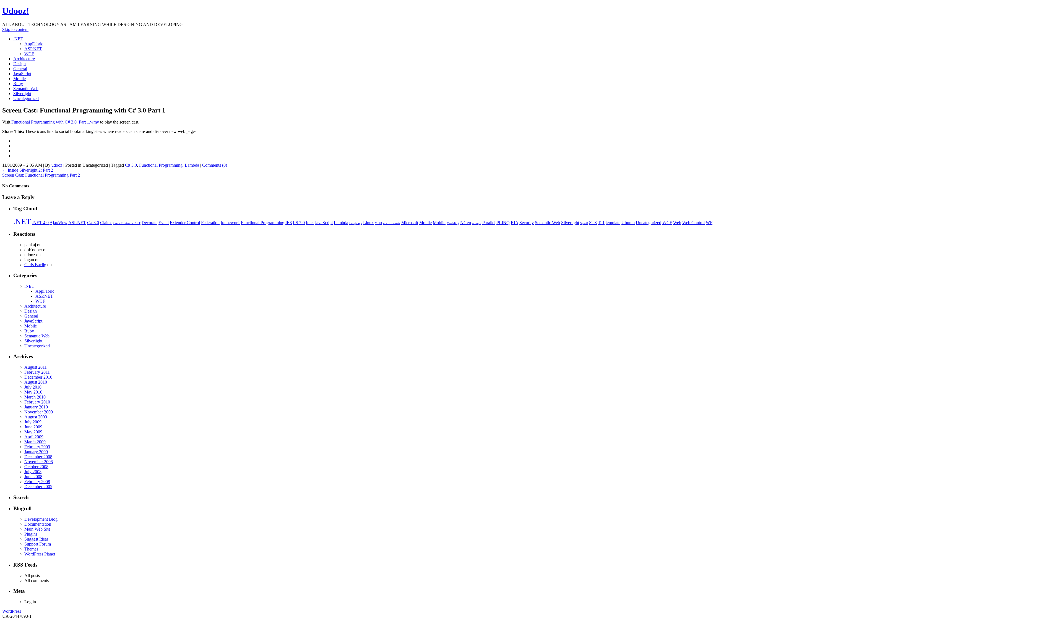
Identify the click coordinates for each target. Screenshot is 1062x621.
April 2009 (33, 436)
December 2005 (38, 486)
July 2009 (32, 422)
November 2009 (38, 412)
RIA (514, 222)
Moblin (439, 222)
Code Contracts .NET (126, 223)
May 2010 (33, 392)
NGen (465, 222)
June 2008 (33, 476)
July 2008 (32, 471)
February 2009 (37, 446)
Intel (310, 222)
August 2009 (35, 417)
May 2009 (33, 431)
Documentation (37, 524)
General (20, 68)
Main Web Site (37, 529)
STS (593, 222)
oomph (476, 223)
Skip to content (15, 29)
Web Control (693, 222)
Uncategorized (26, 98)
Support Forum (37, 544)
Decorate (149, 222)
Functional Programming (161, 165)
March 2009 (35, 441)
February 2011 (37, 372)
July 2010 (32, 387)
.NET (18, 38)
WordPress (11, 611)
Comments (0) (214, 165)
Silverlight (22, 93)
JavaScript (22, 73)
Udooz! (15, 11)
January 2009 (36, 451)
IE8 (288, 222)
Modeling (453, 223)
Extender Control (185, 222)
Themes (31, 549)
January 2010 (36, 407)
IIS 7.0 (299, 222)
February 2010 (37, 402)
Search (21, 497)
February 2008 (37, 481)
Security (526, 222)
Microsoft (409, 222)
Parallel (488, 222)
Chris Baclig (35, 264)
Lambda (192, 165)
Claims (106, 222)
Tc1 (601, 222)
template (613, 222)
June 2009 (33, 427)
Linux (368, 222)
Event (163, 222)
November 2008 (38, 461)
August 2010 (35, 382)
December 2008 (38, 456)
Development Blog (41, 519)
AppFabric (33, 43)
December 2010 (38, 377)
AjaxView (58, 222)
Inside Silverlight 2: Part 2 (27, 170)
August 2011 (35, 367)
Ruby (18, 83)
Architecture (24, 58)
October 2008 (36, 466)
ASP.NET (33, 48)
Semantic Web (25, 88)
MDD (378, 223)
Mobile (19, 78)
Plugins (30, 534)
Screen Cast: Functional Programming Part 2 (43, 175)
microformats (391, 223)
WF (709, 222)
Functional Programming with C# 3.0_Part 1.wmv (55, 122)
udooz (56, 165)
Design (19, 63)
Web (677, 222)
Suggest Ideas (36, 539)
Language (355, 223)
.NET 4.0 (40, 222)
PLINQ (503, 222)
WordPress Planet (39, 554)
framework (230, 222)
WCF (29, 53)
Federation (210, 222)
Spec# (584, 223)
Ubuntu (628, 222)
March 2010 (35, 397)
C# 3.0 (131, 165)
